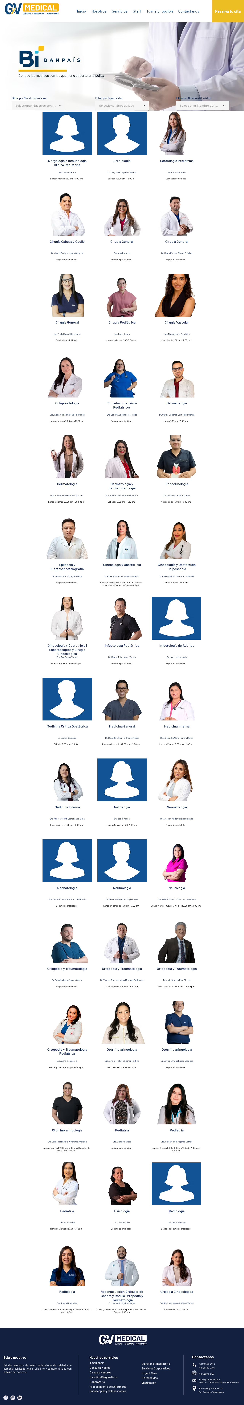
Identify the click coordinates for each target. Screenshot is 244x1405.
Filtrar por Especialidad (109, 98)
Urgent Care (149, 1373)
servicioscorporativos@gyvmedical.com (219, 1382)
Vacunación (149, 1382)
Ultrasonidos (150, 1378)
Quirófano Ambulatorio (156, 1363)
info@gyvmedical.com (209, 1379)
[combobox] (38, 105)
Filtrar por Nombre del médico (193, 98)
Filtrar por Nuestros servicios (29, 98)
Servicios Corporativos (156, 1368)
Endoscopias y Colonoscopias (108, 1391)
